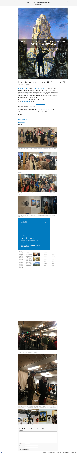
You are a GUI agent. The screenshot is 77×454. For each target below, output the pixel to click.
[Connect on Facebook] (2, 452)
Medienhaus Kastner (26, 101)
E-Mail (20, 445)
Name (20, 443)
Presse (45, 46)
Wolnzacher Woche (22, 117)
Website (20, 447)
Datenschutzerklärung (46, 2)
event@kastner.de (40, 104)
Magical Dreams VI (22, 88)
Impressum (44, 452)
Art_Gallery (21, 84)
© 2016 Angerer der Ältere (57, 452)
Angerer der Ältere (53, 93)
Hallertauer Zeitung (22, 119)
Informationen (45, 109)
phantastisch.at (21, 122)
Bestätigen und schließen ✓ (39, 4)
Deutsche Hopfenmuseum (28, 93)
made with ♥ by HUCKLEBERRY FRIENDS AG (69, 452)
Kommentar (21, 430)
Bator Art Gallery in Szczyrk (41, 88)
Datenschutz (50, 452)
